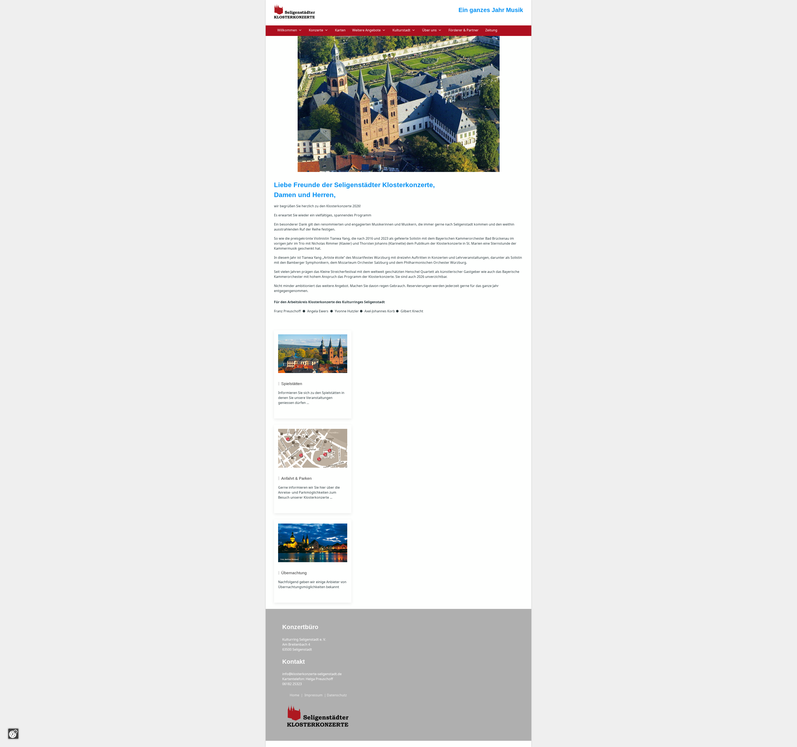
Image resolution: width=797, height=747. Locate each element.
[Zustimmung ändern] (13, 734)
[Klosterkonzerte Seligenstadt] (294, 12)
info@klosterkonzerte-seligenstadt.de (312, 674)
